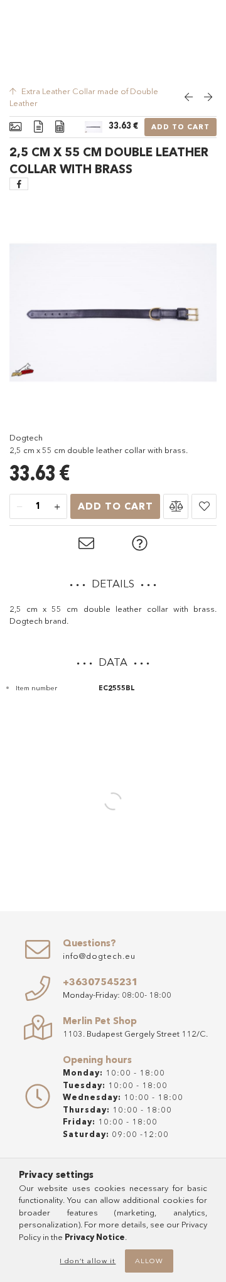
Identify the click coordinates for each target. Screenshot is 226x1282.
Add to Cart (180, 126)
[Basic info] (15, 127)
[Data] (59, 127)
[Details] (38, 127)
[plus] (57, 507)
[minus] (19, 507)
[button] (175, 506)
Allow (149, 1260)
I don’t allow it (88, 1260)
